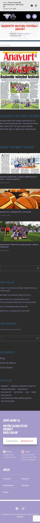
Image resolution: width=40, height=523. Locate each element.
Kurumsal (25, 479)
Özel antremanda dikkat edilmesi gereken (16, 398)
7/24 (14, 9)
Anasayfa (6, 479)
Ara (36, 268)
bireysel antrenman (8, 389)
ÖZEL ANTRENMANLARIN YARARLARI (14, 307)
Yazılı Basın (6, 45)
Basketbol (4, 386)
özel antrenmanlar (8, 401)
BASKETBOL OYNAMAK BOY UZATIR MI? (15, 212)
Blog (2, 358)
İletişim (6, 492)
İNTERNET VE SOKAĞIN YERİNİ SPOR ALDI (15, 295)
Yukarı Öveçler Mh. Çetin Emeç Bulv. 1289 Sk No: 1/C (13, 4)
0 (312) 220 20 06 (9, 457)
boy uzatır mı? (6, 392)
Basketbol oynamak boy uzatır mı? (23, 386)
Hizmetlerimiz (8, 485)
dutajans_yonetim (23, 34)
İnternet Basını (8, 362)
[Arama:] (20, 338)
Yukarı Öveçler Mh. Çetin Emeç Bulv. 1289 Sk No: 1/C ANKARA (29, 457)
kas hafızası (18, 392)
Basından (25, 485)
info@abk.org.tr (8, 455)
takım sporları (6, 395)
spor (27, 392)
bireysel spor (23, 389)
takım (34, 392)
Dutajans (20, 517)
